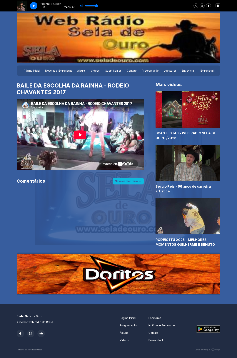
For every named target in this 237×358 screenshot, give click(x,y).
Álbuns (81, 70)
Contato (132, 70)
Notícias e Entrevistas (58, 70)
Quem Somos (113, 70)
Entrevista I (188, 70)
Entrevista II (208, 70)
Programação (150, 70)
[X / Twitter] (195, 5)
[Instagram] (202, 5)
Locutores (170, 70)
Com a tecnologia (202, 350)
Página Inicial (32, 70)
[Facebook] (208, 5)
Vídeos (95, 70)
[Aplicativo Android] (218, 5)
